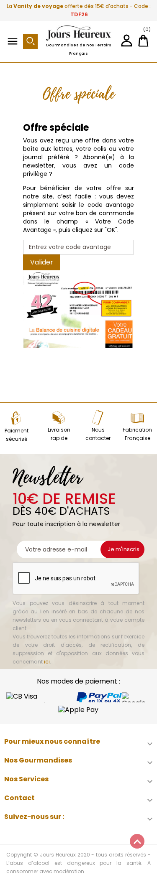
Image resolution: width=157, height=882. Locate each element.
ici (47, 661)
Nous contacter (98, 434)
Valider (41, 262)
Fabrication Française (137, 434)
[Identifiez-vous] (126, 44)
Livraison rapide (59, 434)
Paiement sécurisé (16, 434)
